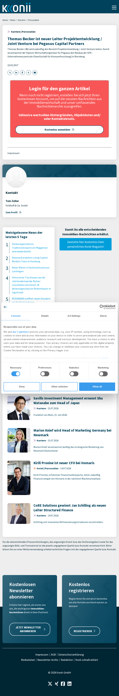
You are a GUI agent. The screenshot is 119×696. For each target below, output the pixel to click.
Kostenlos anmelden (57, 129)
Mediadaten (28, 659)
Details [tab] (45, 316)
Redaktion (67, 659)
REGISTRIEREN (83, 631)
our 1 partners (21, 331)
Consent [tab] (15, 316)
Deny (22, 386)
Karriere (22, 20)
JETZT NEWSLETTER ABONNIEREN (28, 629)
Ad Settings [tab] (74, 316)
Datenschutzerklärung (71, 654)
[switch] (44, 373)
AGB (53, 654)
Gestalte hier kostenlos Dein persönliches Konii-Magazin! (85, 244)
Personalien (33, 20)
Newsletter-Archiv (47, 659)
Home (5, 20)
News (12, 20)
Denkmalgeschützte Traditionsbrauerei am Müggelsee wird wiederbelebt (30, 247)
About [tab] (103, 316)
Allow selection (59, 386)
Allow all (97, 386)
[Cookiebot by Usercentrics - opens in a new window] (101, 307)
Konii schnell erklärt (86, 659)
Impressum (13, 153)
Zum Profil (12, 212)
